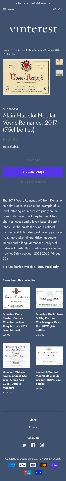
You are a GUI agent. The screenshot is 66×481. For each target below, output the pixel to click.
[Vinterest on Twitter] (24, 446)
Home (6, 50)
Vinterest (32, 459)
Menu (10, 9)
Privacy (33, 427)
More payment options (33, 182)
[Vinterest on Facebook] (33, 446)
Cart (60, 9)
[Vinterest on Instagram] (42, 446)
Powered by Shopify (50, 459)
